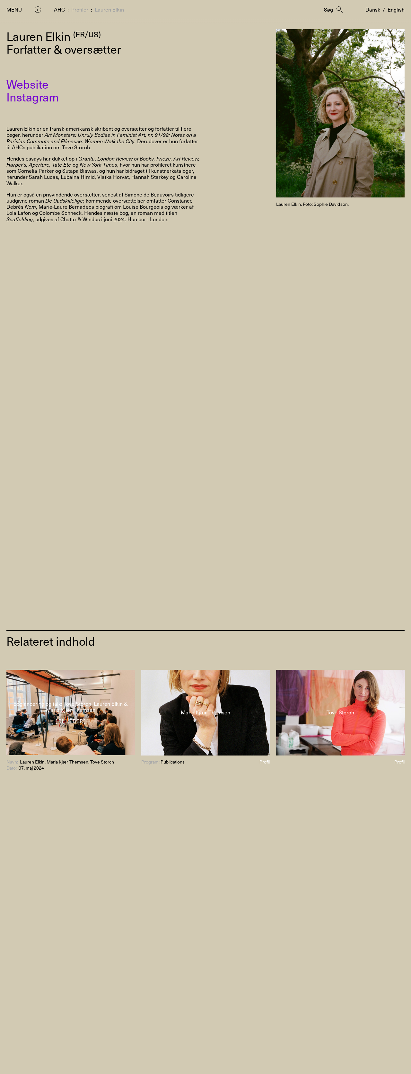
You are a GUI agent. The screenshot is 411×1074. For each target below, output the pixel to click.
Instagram (32, 96)
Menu (14, 9)
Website (27, 83)
